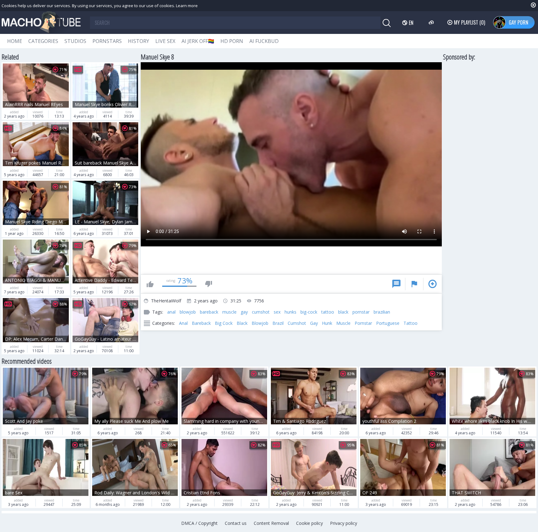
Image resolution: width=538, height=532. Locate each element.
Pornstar (363, 323)
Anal (183, 323)
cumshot (261, 312)
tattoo (327, 312)
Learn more (187, 5)
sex (277, 312)
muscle (229, 312)
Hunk (327, 323)
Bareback (201, 323)
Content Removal (271, 523)
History (138, 41)
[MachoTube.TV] (41, 22)
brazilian (382, 312)
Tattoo (411, 323)
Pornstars (107, 41)
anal (171, 312)
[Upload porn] (432, 22)
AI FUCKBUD (264, 41)
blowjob (188, 312)
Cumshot (297, 323)
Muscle (343, 323)
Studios (75, 41)
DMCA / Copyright (199, 523)
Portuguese (387, 323)
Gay (314, 323)
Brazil (278, 323)
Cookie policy (309, 523)
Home (14, 41)
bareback (209, 312)
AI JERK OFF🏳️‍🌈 (198, 41)
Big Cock (224, 323)
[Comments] (396, 284)
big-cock (308, 312)
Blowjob (260, 323)
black (343, 312)
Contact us (236, 523)
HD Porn (231, 41)
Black (242, 323)
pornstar (361, 312)
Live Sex (165, 41)
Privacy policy (343, 523)
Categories (43, 41)
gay (244, 312)
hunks (290, 312)
